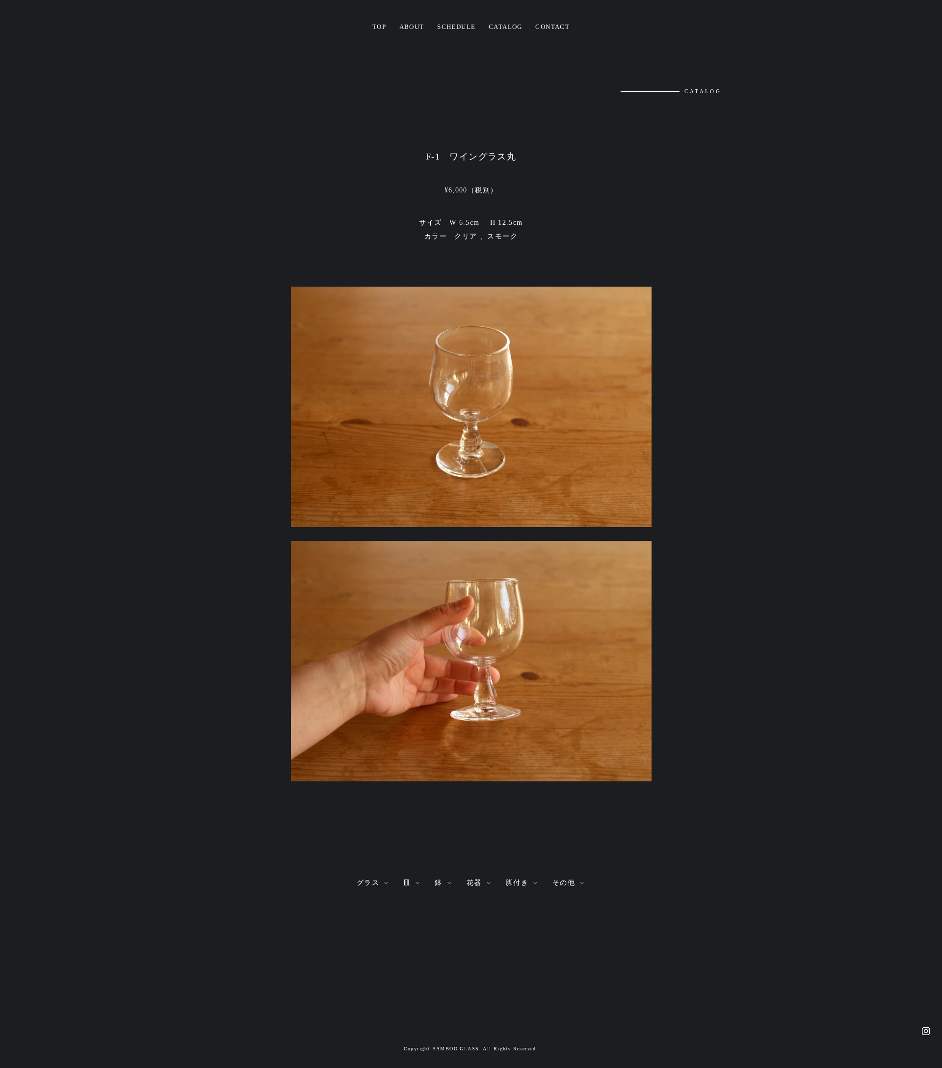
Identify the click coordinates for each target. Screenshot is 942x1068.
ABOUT (411, 27)
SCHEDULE (456, 27)
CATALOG (506, 27)
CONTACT (552, 27)
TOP (379, 27)
